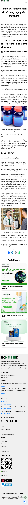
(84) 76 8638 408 (7, 404)
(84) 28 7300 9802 (7, 408)
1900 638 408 (6, 401)
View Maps (3, 386)
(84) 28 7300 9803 (7, 413)
